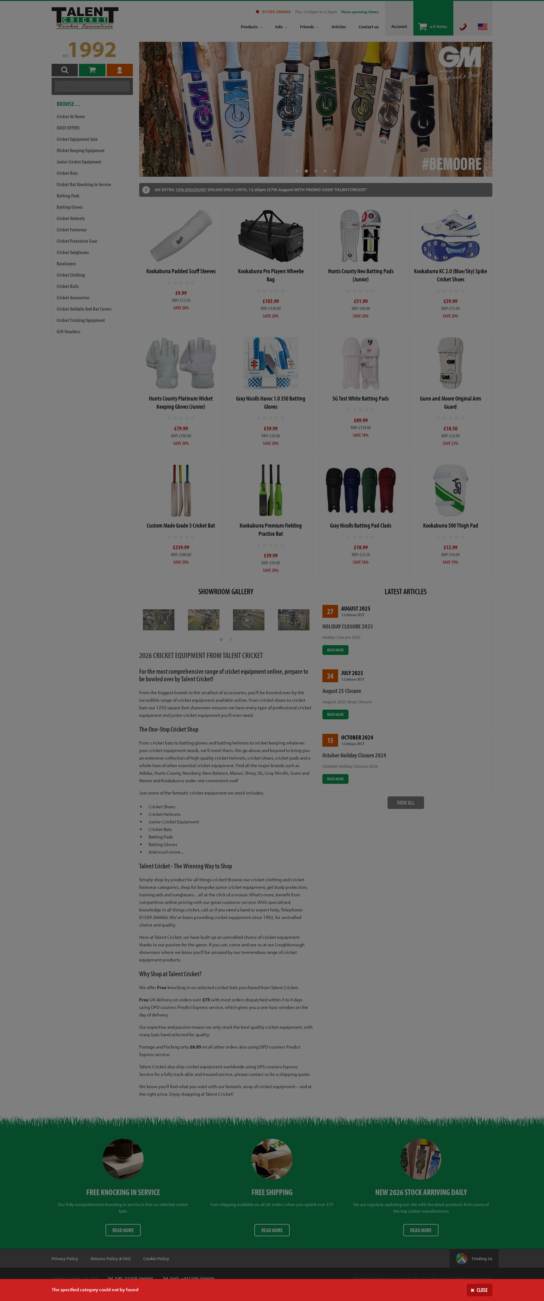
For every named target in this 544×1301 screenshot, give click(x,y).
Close (482, 1289)
